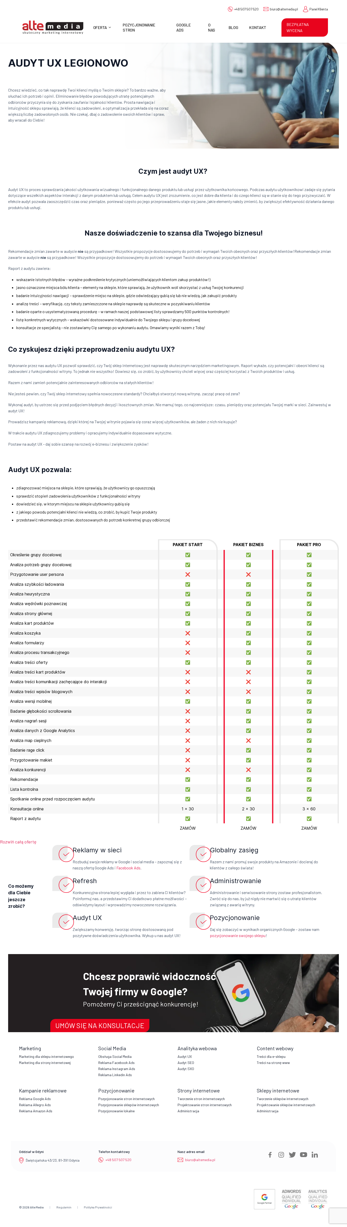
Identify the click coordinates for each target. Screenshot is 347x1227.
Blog (233, 27)
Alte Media (37, 1207)
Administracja (188, 1111)
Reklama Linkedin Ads (115, 1075)
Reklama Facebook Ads (116, 1062)
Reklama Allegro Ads (35, 1105)
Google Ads (183, 27)
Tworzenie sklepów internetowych (282, 1099)
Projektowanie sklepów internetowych (286, 1105)
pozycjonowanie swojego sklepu (237, 935)
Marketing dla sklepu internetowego (46, 1056)
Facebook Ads (128, 867)
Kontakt (257, 27)
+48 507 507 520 (246, 9)
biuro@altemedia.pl (284, 9)
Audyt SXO (186, 1069)
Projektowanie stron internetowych (205, 1105)
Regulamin (63, 1207)
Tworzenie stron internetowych (201, 1099)
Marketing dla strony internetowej (45, 1062)
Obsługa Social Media (115, 1056)
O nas (211, 27)
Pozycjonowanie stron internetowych (126, 1099)
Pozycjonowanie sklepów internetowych (128, 1105)
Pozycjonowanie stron (139, 27)
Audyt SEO (186, 1062)
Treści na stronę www (273, 1062)
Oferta (100, 27)
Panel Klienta (318, 9)
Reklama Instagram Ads (116, 1069)
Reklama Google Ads (35, 1099)
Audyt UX (185, 1056)
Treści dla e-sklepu (271, 1056)
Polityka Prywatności (98, 1207)
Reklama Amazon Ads (35, 1111)
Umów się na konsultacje (99, 1025)
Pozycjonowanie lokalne (116, 1111)
